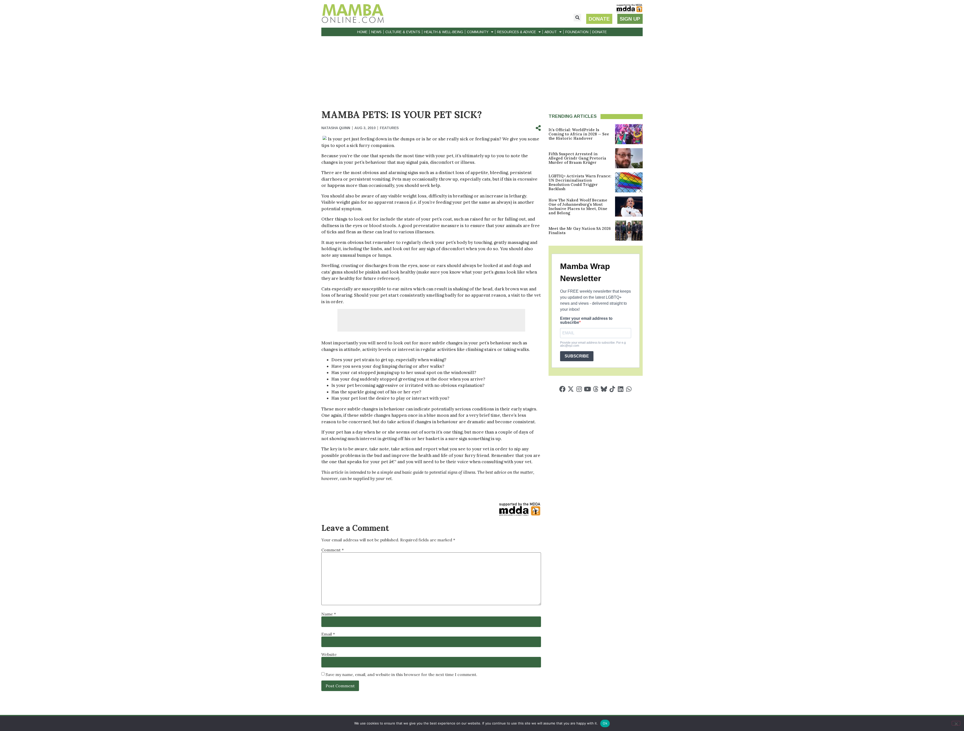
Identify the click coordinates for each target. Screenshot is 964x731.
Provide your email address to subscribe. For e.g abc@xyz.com (593, 344)
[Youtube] (587, 389)
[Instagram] (579, 389)
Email (328, 634)
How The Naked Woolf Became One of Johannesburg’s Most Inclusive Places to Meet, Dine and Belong (578, 206)
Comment (332, 550)
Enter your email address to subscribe (586, 321)
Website (329, 654)
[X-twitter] (571, 389)
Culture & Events (402, 32)
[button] (577, 17)
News (376, 32)
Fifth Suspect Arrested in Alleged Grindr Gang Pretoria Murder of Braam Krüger (577, 158)
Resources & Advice (516, 32)
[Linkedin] (620, 389)
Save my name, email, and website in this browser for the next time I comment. (401, 674)
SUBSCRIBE (577, 356)
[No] (956, 723)
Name (328, 614)
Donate (599, 32)
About (551, 32)
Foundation (576, 32)
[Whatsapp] (629, 389)
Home (362, 32)
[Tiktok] (612, 389)
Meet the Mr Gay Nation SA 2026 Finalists (580, 230)
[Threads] (595, 389)
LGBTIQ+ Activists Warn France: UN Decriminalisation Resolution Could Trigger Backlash (580, 182)
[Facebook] (562, 389)
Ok (605, 723)
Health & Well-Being (443, 32)
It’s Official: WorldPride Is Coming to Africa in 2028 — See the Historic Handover (579, 134)
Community (478, 32)
